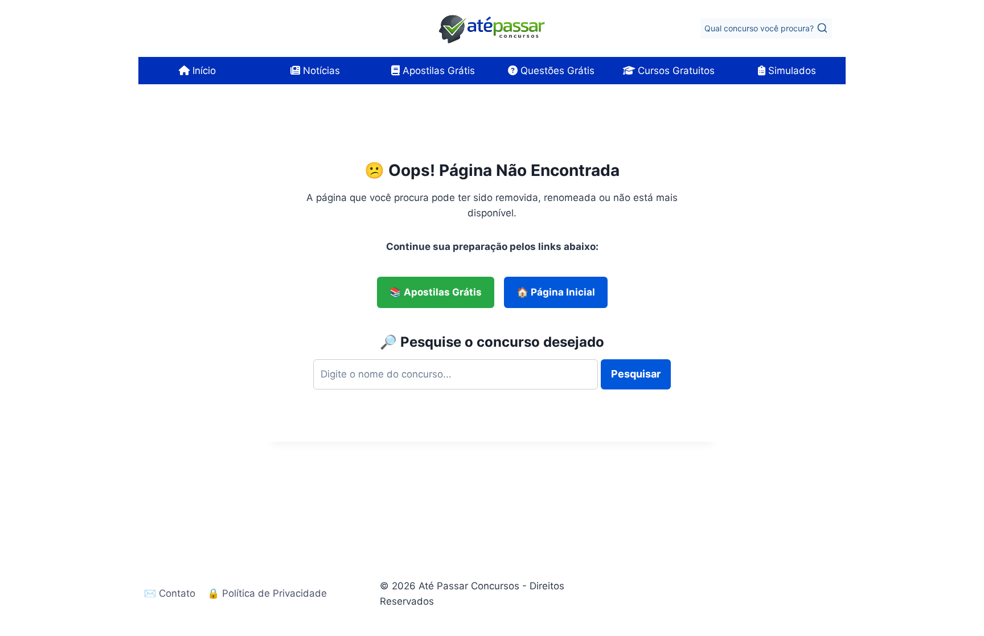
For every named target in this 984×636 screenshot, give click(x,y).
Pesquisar (636, 374)
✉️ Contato (169, 593)
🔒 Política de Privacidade (267, 593)
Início (203, 70)
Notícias (320, 70)
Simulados (790, 70)
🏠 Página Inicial (555, 292)
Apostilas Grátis (437, 70)
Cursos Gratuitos (675, 70)
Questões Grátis (556, 70)
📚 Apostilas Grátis (436, 292)
